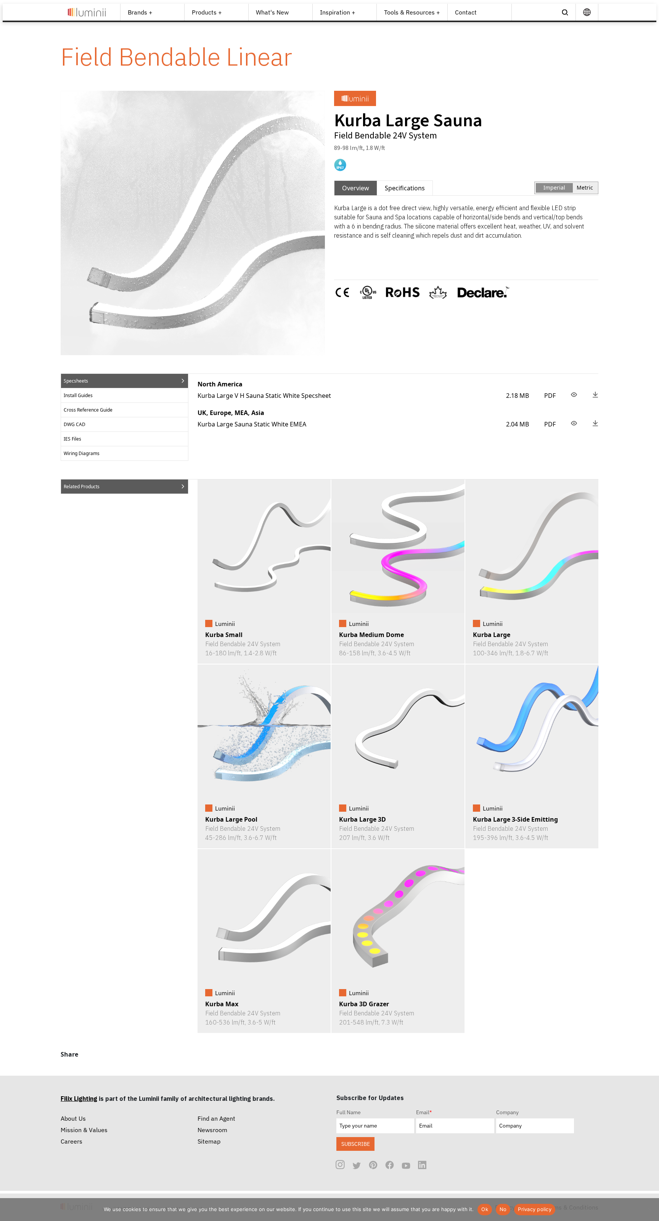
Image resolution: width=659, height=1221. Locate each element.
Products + (207, 12)
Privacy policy (534, 1209)
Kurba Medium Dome (371, 635)
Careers (71, 1141)
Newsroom (212, 1130)
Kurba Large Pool (231, 819)
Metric (585, 187)
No (503, 1209)
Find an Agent (216, 1118)
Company (507, 1112)
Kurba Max (221, 1004)
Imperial (554, 187)
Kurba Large (491, 635)
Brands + (140, 12)
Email (424, 1112)
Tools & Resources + (412, 12)
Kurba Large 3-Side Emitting (515, 819)
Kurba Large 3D (362, 819)
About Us (73, 1118)
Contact (466, 12)
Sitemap (209, 1141)
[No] (649, 1209)
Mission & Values (84, 1130)
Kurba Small (224, 635)
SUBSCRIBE (355, 1143)
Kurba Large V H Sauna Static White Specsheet (264, 395)
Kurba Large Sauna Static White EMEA (252, 424)
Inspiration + (337, 12)
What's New (272, 12)
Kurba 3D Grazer (364, 1004)
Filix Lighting (79, 1098)
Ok (484, 1209)
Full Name (348, 1112)
